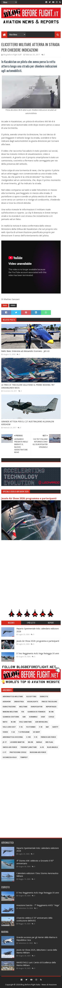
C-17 (4, 752)
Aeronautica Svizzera (13, 737)
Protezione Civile (18, 752)
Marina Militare (10, 712)
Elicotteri (31, 697)
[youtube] (53, 2)
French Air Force (48, 737)
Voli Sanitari (25, 722)
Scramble (33, 717)
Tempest (24, 757)
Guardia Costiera (11, 717)
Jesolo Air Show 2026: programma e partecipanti (29, 498)
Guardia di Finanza (36, 712)
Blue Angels (52, 747)
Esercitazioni (9, 707)
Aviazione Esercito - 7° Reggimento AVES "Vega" (38, 905)
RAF (47, 727)
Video (13, 305)
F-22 (13, 732)
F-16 (20, 727)
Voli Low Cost (9, 727)
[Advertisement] (31, 25)
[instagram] (56, 2)
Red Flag (49, 742)
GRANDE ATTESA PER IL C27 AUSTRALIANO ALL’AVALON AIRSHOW (27, 423)
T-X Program (23, 732)
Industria (19, 702)
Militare (23, 707)
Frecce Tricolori (49, 702)
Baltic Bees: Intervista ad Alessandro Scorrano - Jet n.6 (25, 351)
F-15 (35, 737)
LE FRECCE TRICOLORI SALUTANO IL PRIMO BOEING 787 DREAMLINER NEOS (28, 386)
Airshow (7, 702)
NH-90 (30, 742)
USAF (43, 717)
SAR (24, 717)
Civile (51, 717)
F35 (22, 712)
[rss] (60, 2)
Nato (5, 722)
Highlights (32, 702)
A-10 (42, 747)
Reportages (51, 707)
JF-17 (4, 742)
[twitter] (49, 2)
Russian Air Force (38, 752)
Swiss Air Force (10, 747)
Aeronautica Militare (13, 697)
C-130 (28, 737)
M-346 (51, 712)
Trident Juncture (28, 747)
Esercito (44, 697)
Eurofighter (36, 707)
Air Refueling (41, 722)
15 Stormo (30, 727)
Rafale (39, 742)
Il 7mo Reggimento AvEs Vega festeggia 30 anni (37, 653)
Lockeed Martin (17, 742)
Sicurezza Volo (10, 757)
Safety (55, 727)
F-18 (40, 727)
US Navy (36, 732)
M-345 (13, 722)
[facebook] (46, 2)
